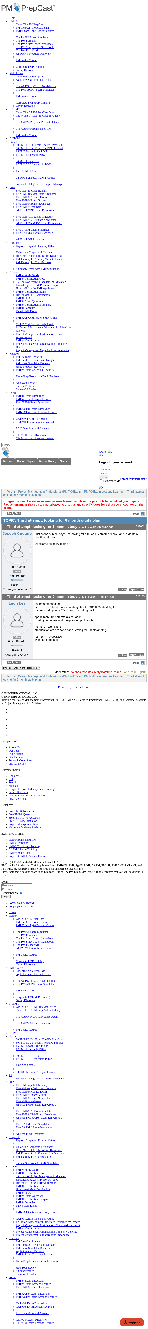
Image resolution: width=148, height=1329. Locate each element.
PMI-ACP (109, 699)
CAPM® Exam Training (23, 849)
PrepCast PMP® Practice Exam (27, 856)
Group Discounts (25, 70)
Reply (132, 589)
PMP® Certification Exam (31, 291)
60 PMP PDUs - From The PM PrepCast (39, 144)
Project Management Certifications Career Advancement (48, 1225)
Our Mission (16, 753)
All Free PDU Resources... (31, 239)
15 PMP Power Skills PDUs (32, 151)
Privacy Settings (18, 798)
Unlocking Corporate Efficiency (34, 252)
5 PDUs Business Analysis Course (35, 177)
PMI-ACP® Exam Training (24, 846)
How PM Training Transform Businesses (39, 255)
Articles (14, 272)
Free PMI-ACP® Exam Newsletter (36, 219)
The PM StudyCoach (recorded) (34, 43)
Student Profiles (25, 386)
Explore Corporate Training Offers (35, 246)
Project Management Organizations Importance (42, 350)
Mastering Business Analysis (25, 827)
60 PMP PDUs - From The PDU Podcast (39, 148)
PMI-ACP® (16, 73)
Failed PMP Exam (26, 311)
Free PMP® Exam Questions (32, 402)
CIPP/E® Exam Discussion (31, 435)
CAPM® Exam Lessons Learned (35, 422)
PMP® (14, 21)
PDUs (13, 141)
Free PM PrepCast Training (31, 190)
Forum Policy (47, 461)
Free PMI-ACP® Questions (24, 817)
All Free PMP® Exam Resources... (36, 210)
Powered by (65, 687)
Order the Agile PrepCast (30, 76)
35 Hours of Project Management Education (41, 281)
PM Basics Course (26, 60)
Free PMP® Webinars (28, 206)
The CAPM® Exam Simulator (33, 128)
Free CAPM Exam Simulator (32, 229)
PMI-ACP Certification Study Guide (36, 317)
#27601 (140, 526)
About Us (14, 747)
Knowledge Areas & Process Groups (37, 285)
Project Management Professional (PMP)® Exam (49, 491)
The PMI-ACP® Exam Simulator (35, 89)
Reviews (14, 353)
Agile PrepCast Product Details (33, 79)
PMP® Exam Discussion (30, 395)
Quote (140, 589)
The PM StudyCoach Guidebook (35, 47)
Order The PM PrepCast (30, 24)
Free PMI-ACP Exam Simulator (34, 216)
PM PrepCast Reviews (29, 356)
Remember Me (111, 480)
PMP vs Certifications (28, 340)
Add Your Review (26, 382)
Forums (8, 461)
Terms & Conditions (20, 760)
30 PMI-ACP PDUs (27, 161)
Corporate (15, 242)
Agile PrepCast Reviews (30, 366)
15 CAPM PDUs (26, 171)
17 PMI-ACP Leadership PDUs (34, 164)
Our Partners (16, 757)
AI (11, 180)
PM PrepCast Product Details (32, 27)
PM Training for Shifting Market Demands (40, 259)
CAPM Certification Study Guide (35, 324)
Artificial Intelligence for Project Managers (40, 184)
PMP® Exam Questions (29, 301)
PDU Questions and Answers (32, 428)
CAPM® (15, 109)
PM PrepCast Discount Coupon (27, 795)
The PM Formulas (26, 40)
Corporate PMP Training (30, 66)
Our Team (14, 750)
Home (13, 17)
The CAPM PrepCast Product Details (37, 122)
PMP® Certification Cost (30, 278)
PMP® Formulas (25, 307)
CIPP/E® (15, 138)
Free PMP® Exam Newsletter (33, 203)
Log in (6, 896)
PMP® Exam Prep (19, 852)
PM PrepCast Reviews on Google (35, 360)
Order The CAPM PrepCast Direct (36, 112)
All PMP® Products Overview (33, 53)
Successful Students (27, 389)
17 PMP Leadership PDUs (31, 154)
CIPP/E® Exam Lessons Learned (35, 438)
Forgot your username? (133, 478)
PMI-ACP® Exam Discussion (33, 408)
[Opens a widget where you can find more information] (131, 1322)
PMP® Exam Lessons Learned (33, 399)
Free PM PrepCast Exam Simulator (36, 193)
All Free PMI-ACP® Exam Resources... (39, 223)
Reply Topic (14, 513)
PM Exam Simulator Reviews (33, 363)
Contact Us (15, 775)
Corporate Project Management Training (32, 789)
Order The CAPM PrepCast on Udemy (38, 115)
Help (11, 779)
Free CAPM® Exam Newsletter (34, 232)
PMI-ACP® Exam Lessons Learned (36, 412)
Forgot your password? (22, 902)
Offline (17, 571)
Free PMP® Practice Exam (31, 197)
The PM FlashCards (27, 50)
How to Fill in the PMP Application (36, 288)
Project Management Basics (24, 824)
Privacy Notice (17, 763)
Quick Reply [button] (122, 589)
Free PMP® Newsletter (22, 811)
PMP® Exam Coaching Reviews (35, 369)
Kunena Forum (81, 687)
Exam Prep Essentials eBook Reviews (37, 376)
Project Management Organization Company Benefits (46, 1231)
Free (12, 187)
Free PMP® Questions (21, 814)
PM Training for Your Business (33, 262)
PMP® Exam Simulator (22, 839)
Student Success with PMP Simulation (37, 268)
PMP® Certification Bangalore (33, 304)
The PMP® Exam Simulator (32, 37)
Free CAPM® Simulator (23, 820)
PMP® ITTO (23, 298)
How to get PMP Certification (33, 294)
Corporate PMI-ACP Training (33, 102)
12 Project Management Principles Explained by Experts (48, 1221)
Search (64, 461)
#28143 (140, 596)
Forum (13, 392)
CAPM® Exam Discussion (31, 418)
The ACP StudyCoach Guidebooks (36, 86)
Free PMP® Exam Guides (31, 200)
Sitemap (13, 785)
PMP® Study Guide (27, 275)
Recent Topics (26, 461)
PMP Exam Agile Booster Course (35, 30)
